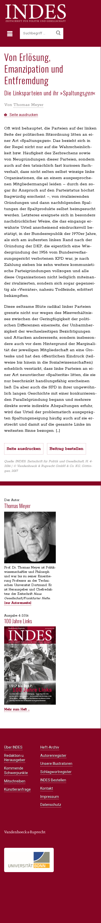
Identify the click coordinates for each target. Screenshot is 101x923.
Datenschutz (50, 805)
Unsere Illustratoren (56, 764)
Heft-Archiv (49, 747)
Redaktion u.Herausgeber (14, 757)
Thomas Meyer (28, 104)
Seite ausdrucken (23, 115)
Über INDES (13, 747)
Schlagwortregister (56, 772)
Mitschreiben (14, 781)
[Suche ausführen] (58, 33)
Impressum (49, 797)
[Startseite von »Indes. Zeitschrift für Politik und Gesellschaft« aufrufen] (35, 21)
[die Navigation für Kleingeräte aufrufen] (11, 33)
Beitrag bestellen (66, 448)
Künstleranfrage (17, 789)
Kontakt (46, 788)
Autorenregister (53, 755)
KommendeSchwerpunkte (16, 770)
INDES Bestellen (53, 780)
